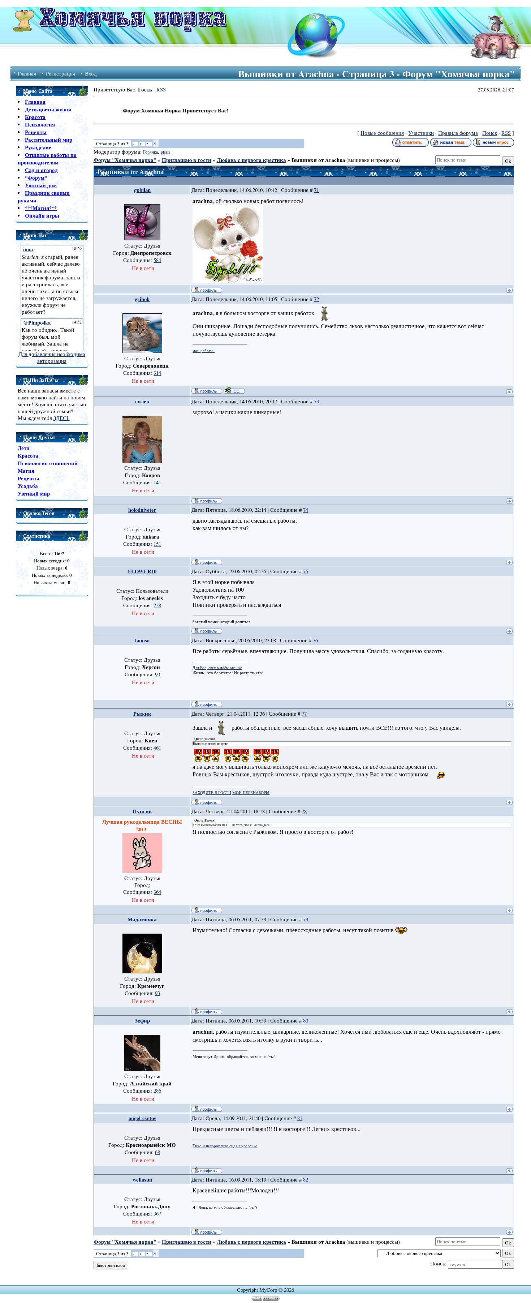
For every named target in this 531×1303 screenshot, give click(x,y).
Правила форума (458, 132)
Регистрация (60, 73)
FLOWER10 (142, 571)
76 (315, 640)
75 (305, 571)
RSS (161, 89)
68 (157, 1152)
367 (157, 1213)
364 (157, 891)
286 (157, 1090)
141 (157, 482)
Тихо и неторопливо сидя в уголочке (225, 1145)
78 (304, 811)
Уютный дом (41, 185)
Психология (40, 124)
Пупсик (142, 811)
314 (157, 372)
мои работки (204, 350)
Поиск (489, 132)
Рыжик (142, 713)
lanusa (142, 640)
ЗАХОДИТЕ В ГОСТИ (212, 792)
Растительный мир (48, 139)
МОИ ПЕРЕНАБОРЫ (250, 792)
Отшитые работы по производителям (47, 158)
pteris (165, 152)
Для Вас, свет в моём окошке (217, 667)
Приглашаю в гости (186, 160)
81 (299, 1118)
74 (305, 509)
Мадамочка (142, 919)
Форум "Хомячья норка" (125, 160)
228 (157, 605)
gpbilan (142, 190)
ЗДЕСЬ (61, 418)
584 (157, 260)
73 (316, 401)
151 (157, 543)
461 (157, 747)
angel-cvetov (142, 1118)
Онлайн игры (42, 215)
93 (157, 993)
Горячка (150, 152)
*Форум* (36, 177)
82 (305, 1179)
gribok (142, 299)
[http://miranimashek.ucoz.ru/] (228, 280)
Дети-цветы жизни (48, 109)
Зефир (142, 1020)
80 (305, 1020)
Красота (35, 117)
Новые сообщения (382, 132)
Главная (27, 73)
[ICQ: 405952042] (234, 390)
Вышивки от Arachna (318, 160)
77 (304, 713)
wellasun (142, 1179)
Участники (421, 132)
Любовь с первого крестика (251, 160)
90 (157, 674)
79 (305, 919)
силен (142, 401)
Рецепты (36, 132)
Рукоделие (38, 147)
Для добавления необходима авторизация (51, 357)
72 (316, 299)
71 (316, 190)
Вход (91, 73)
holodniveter (142, 510)
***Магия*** (41, 208)
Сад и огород (41, 170)
